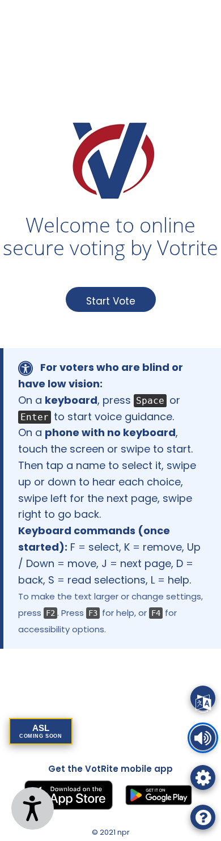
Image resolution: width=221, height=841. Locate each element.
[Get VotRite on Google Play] (159, 795)
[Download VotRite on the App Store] (68, 795)
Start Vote (110, 301)
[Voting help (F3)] (202, 817)
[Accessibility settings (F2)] (202, 777)
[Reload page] (202, 698)
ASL (40, 731)
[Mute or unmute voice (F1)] (202, 737)
